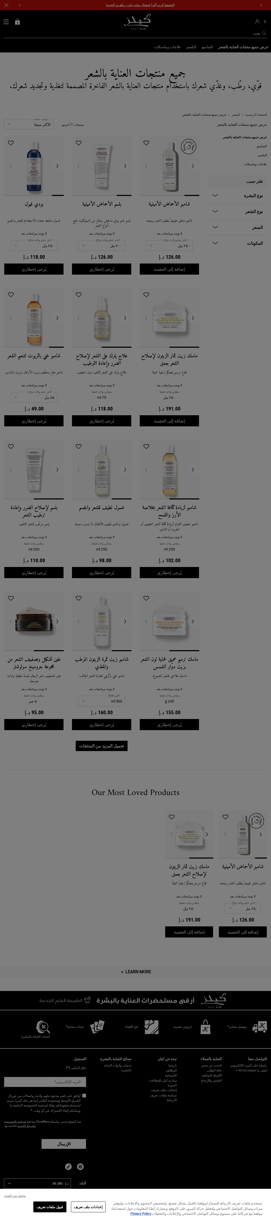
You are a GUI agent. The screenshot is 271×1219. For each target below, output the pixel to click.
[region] (135, 1204)
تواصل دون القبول (15, 1196)
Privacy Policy (140, 1214)
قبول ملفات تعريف (50, 1207)
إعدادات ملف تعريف (88, 1207)
